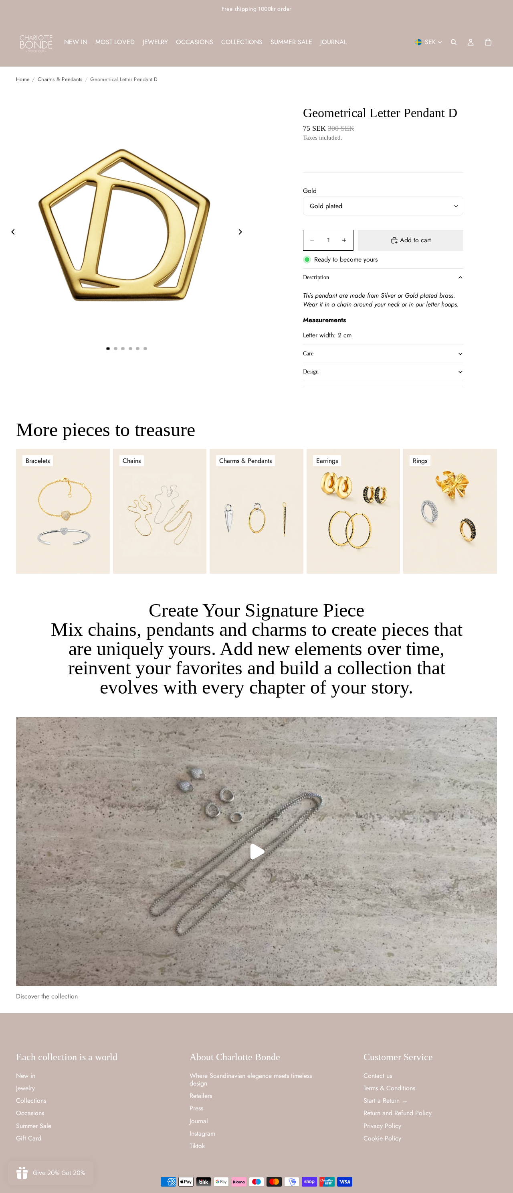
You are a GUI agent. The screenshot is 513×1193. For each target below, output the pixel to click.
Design (311, 372)
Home (23, 79)
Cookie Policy (382, 1137)
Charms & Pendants (60, 79)
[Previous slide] (11, 232)
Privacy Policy (382, 1125)
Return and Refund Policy (398, 1113)
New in (25, 1075)
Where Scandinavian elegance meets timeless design (251, 1079)
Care (308, 354)
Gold (310, 190)
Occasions (30, 1113)
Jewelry (25, 1087)
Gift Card (28, 1137)
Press (196, 1108)
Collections (31, 1100)
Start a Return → (386, 1100)
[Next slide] (242, 232)
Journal (199, 1120)
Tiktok (197, 1145)
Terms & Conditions (389, 1087)
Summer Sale (33, 1125)
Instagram (202, 1133)
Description (316, 277)
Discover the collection (47, 996)
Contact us (378, 1075)
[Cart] (488, 42)
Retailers (201, 1095)
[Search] (454, 42)
